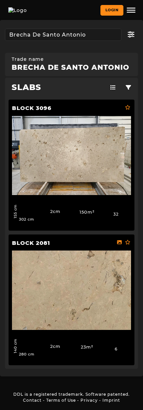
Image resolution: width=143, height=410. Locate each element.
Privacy (89, 400)
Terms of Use (61, 400)
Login (112, 10)
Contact (32, 400)
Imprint (111, 400)
